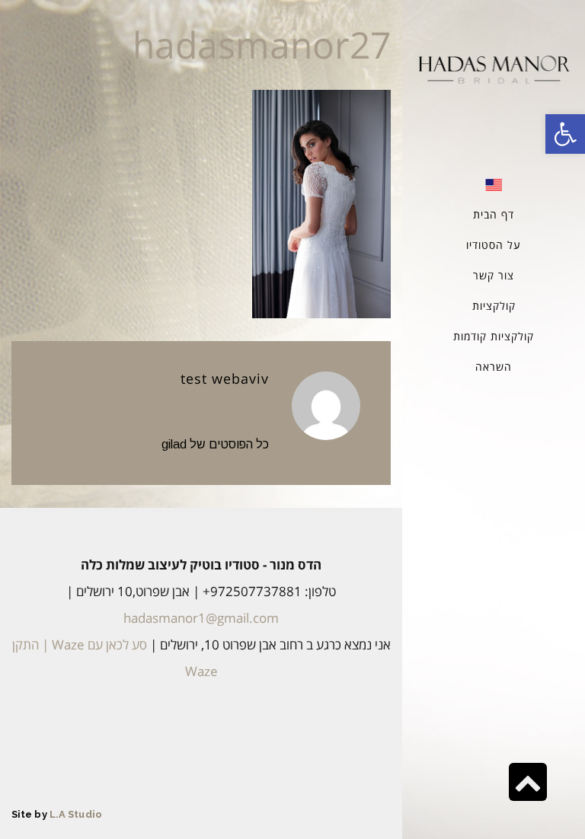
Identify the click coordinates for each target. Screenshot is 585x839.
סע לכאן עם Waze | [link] (93, 644)
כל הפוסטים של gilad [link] (215, 444)
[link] (565, 134)
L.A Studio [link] (76, 814)
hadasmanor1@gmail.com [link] (201, 618)
